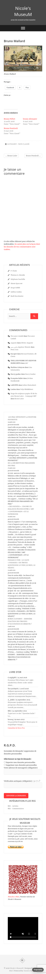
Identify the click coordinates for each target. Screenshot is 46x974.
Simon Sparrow (16, 283)
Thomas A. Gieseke (18, 275)
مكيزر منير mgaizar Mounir (20, 347)
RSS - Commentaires (16, 809)
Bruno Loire (11, 156)
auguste (14, 343)
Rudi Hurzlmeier (17, 296)
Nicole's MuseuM (23, 11)
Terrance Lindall (17, 336)
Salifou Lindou (16, 292)
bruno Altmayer (30, 119)
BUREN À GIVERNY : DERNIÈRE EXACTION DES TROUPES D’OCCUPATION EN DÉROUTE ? (20, 621)
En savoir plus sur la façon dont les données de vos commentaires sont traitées (22, 247)
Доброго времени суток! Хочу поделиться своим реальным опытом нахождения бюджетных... (22, 693)
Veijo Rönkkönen (26, 389)
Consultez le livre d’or (16, 728)
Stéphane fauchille (18, 279)
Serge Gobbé (15, 288)
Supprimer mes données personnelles (21, 765)
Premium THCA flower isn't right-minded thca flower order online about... (21, 682)
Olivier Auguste (27, 343)
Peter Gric (14, 350)
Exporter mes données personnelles (20, 762)
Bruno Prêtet (9, 119)
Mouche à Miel (13, 897)
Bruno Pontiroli (11, 128)
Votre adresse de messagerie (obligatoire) (21, 768)
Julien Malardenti (29, 385)
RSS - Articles (13, 806)
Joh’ (26, 363)
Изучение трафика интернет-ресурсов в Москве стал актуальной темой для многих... (22, 704)
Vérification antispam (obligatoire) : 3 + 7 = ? (22, 781)
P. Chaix (14, 271)
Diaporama (38, 970)
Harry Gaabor (30, 374)
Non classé (23, 144)
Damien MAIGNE (30, 971)
